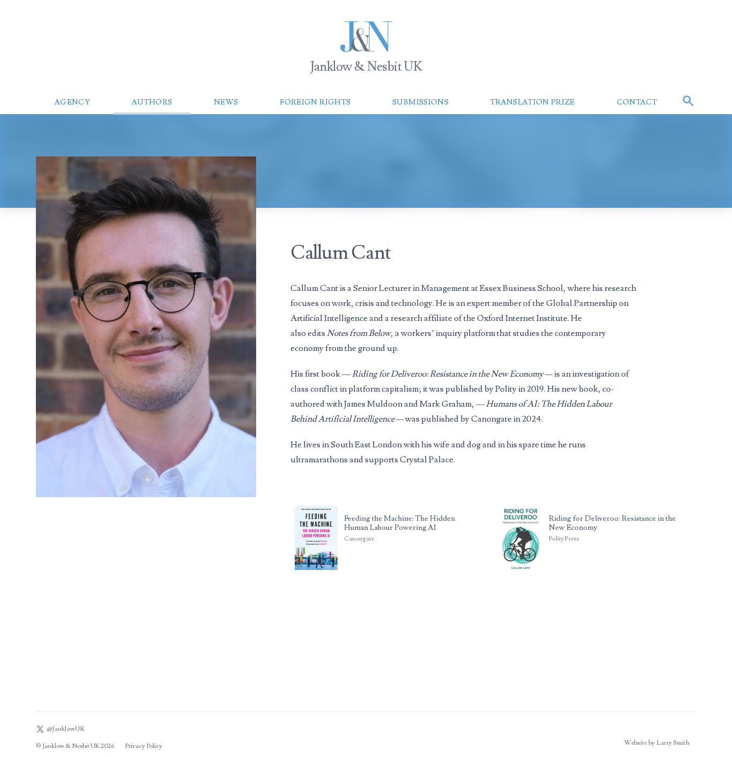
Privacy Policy (143, 746)
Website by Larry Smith (657, 743)
